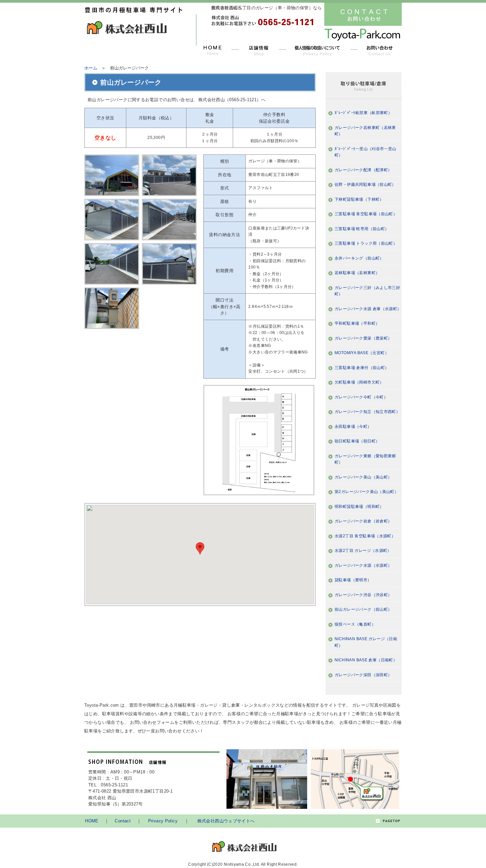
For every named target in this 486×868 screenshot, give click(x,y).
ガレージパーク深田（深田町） (363, 675)
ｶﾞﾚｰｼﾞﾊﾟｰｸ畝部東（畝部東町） (363, 112)
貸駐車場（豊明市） (353, 580)
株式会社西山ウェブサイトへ (226, 820)
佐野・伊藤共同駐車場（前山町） (365, 184)
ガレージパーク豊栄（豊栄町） (363, 338)
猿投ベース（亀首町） (355, 624)
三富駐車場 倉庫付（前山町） (362, 367)
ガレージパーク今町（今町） (361, 397)
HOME (92, 820)
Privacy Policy (163, 820)
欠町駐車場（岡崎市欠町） (359, 382)
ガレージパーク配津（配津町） (363, 170)
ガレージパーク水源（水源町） (363, 565)
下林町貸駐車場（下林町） (359, 199)
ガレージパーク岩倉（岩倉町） (363, 521)
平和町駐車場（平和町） (357, 323)
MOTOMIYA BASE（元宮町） (362, 353)
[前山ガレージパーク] (113, 176)
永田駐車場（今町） (353, 426)
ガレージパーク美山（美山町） (363, 477)
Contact (123, 820)
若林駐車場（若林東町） (357, 272)
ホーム (90, 67)
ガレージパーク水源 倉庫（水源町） (368, 309)
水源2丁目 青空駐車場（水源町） (365, 536)
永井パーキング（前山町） (359, 258)
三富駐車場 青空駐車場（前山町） (366, 214)
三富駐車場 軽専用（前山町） (362, 229)
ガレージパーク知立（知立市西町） (367, 411)
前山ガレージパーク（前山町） (363, 609)
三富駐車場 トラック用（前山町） (366, 243)
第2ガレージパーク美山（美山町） (366, 491)
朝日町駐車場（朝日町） (357, 441)
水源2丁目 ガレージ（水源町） (363, 550)
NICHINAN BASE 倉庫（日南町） (366, 660)
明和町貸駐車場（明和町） (359, 506)
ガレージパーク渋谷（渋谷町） (363, 595)
